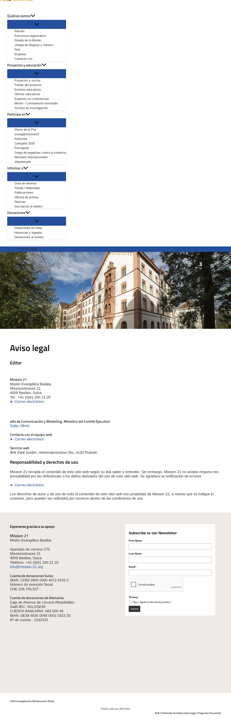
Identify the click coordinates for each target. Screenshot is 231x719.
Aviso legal (190, 713)
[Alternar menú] (36, 24)
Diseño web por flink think (115, 708)
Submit (134, 608)
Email (132, 566)
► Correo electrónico (27, 402)
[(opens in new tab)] (129, 650)
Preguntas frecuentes (209, 713)
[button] (33, 16)
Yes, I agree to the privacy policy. (152, 602)
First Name (135, 540)
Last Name (135, 553)
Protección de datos (171, 713)
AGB (157, 713)
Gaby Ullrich (19, 426)
